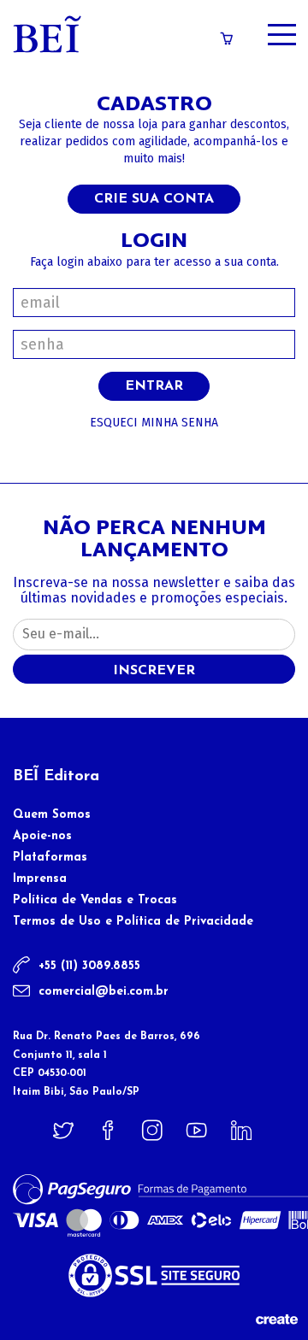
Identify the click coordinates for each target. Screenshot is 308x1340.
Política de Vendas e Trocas (95, 900)
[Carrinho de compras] (227, 39)
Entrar (154, 386)
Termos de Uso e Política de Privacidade (133, 921)
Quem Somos (52, 814)
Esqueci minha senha (154, 422)
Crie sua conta (154, 199)
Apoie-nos (42, 836)
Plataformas (50, 857)
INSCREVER (154, 671)
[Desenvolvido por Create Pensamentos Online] (276, 1318)
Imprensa (40, 879)
